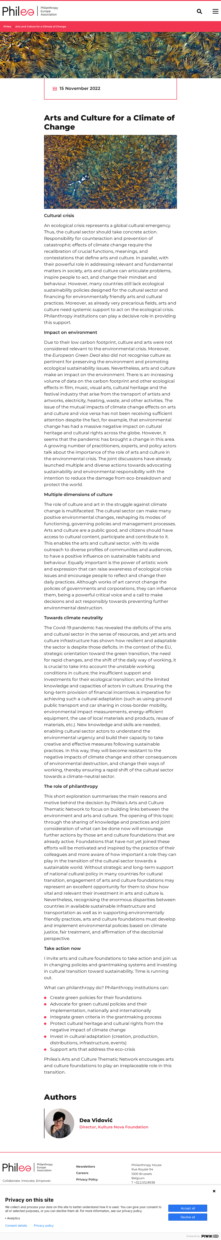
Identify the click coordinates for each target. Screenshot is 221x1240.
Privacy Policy (87, 1179)
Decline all (188, 1217)
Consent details (16, 1225)
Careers (82, 1173)
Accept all (188, 1208)
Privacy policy (44, 1225)
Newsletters (85, 1166)
